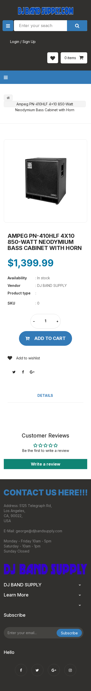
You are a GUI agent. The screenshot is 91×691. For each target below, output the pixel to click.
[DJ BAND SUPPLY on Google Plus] (54, 666)
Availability (17, 278)
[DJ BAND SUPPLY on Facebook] (21, 666)
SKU (11, 303)
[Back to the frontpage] (8, 98)
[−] (34, 322)
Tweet (14, 372)
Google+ (32, 372)
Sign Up (29, 41)
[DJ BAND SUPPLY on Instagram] (70, 666)
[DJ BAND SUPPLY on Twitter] (37, 666)
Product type (19, 293)
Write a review (45, 464)
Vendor (14, 285)
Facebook (23, 372)
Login (14, 41)
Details (45, 395)
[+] (57, 322)
